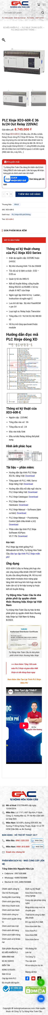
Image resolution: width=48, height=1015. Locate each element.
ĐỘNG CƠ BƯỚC (8, 970)
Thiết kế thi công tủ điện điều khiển (35, 916)
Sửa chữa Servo (32, 939)
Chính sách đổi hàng (10, 930)
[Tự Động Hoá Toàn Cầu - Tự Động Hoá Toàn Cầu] (20, 5)
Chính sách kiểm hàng (11, 935)
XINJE (16, 204)
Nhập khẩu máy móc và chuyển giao (35, 908)
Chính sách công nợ (10, 914)
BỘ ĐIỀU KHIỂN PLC (11, 27)
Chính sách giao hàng (11, 901)
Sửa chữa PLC (31, 931)
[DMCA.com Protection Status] (35, 990)
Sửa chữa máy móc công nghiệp (33, 894)
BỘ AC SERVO (8, 961)
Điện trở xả (6, 974)
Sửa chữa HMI (31, 935)
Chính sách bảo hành (10, 910)
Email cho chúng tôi (15, 852)
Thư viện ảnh (30, 961)
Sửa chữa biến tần (33, 926)
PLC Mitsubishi (7, 18)
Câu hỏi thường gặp (10, 893)
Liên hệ (28, 952)
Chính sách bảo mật (10, 926)
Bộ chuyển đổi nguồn (10, 983)
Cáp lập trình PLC (9, 978)
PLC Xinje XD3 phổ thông (22, 30)
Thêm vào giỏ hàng (29, 194)
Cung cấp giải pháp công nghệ (35, 901)
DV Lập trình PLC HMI (34, 922)
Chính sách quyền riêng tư (11, 920)
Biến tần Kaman (20, 18)
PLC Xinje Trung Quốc (32, 27)
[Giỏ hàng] (38, 4)
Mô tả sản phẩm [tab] (12, 240)
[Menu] (44, 4)
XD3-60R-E (14, 134)
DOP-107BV (39, 18)
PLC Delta (30, 18)
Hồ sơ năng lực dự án (34, 965)
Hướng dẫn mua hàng (11, 897)
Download (28, 484)
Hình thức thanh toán (11, 906)
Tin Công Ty (30, 957)
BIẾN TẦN (6, 965)
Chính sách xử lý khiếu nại (11, 940)
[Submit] (42, 12)
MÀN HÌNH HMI (8, 957)
